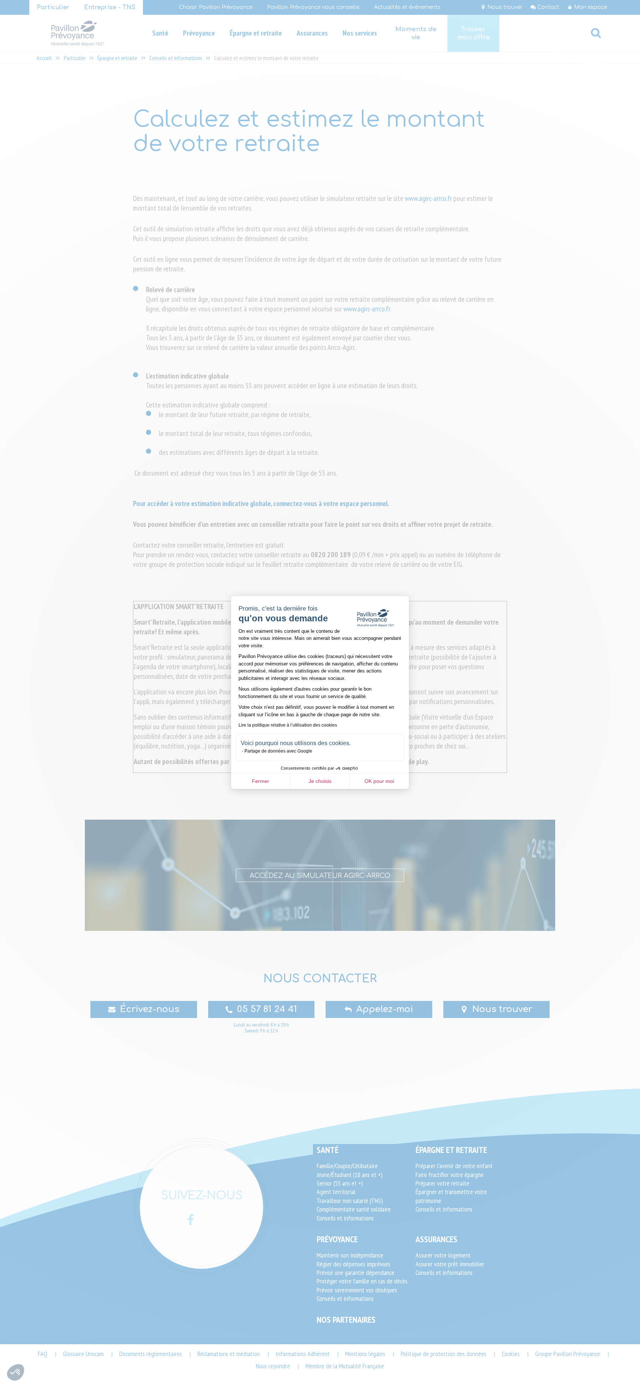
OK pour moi (379, 781)
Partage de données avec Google (278, 751)
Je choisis (320, 781)
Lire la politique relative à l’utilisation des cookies (288, 725)
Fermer (260, 781)
